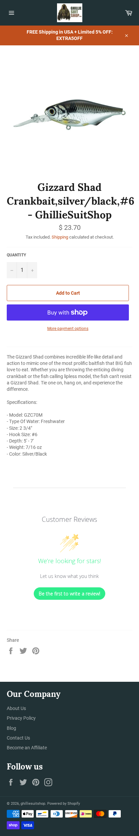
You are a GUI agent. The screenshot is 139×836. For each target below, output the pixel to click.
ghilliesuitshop (33, 803)
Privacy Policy (21, 718)
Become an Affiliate (27, 747)
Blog (11, 728)
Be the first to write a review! (69, 593)
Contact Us (18, 738)
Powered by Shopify (63, 803)
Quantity (16, 255)
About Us (16, 708)
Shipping (60, 237)
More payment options (67, 328)
